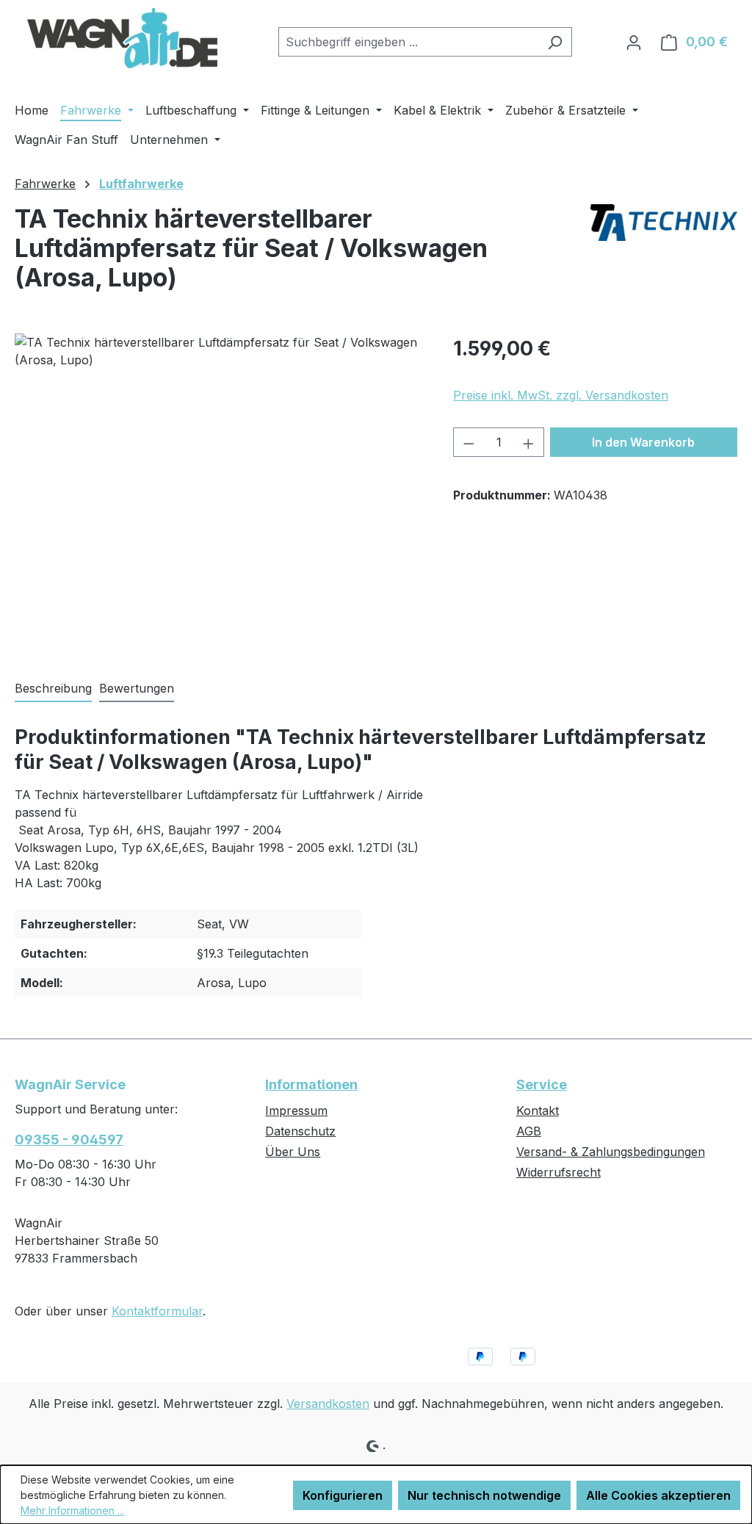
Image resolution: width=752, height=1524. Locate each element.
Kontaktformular (157, 1311)
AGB (528, 1131)
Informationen (311, 1084)
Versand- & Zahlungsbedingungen (610, 1151)
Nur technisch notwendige (484, 1495)
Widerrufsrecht (558, 1172)
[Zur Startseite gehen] (124, 39)
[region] (219, 491)
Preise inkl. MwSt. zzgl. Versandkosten (560, 395)
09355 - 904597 (69, 1139)
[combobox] (408, 42)
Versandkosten (327, 1403)
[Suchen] (555, 42)
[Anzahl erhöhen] (528, 442)
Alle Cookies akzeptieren (658, 1495)
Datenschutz (300, 1131)
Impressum (296, 1110)
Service (541, 1084)
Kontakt (537, 1110)
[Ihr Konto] (633, 42)
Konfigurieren (343, 1495)
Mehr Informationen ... (72, 1510)
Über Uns (292, 1151)
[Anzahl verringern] (468, 442)
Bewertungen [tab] (136, 688)
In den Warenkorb (643, 442)
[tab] (53, 689)
